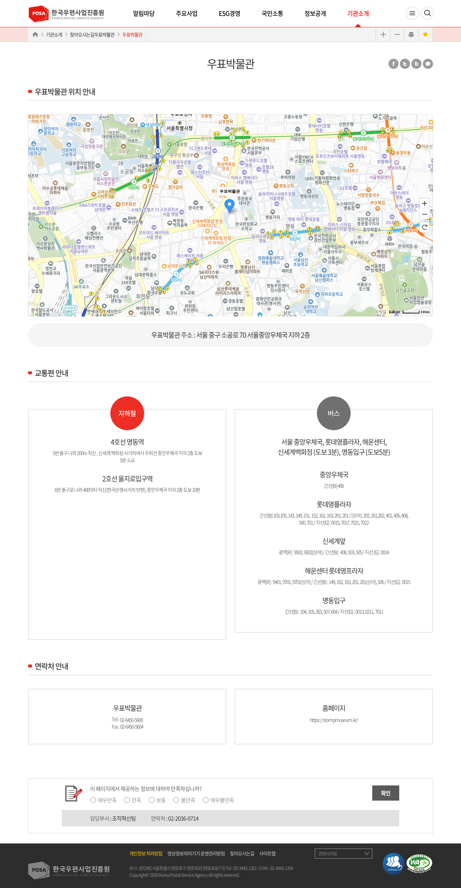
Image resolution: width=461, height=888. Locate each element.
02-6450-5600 (131, 719)
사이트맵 (267, 853)
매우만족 (107, 800)
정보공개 (315, 13)
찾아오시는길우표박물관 (92, 34)
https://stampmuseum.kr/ (334, 719)
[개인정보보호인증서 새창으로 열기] (394, 863)
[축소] (424, 214)
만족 (136, 800)
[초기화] (424, 227)
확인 (385, 793)
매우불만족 (222, 800)
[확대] (424, 203)
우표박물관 (132, 34)
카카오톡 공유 (428, 64)
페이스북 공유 (393, 64)
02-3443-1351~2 (247, 868)
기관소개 (358, 13)
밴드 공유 (416, 64)
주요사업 (186, 13)
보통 (161, 800)
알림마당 (144, 13)
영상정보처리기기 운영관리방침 (196, 853)
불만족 (188, 800)
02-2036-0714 (183, 818)
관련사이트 (328, 853)
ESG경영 (229, 13)
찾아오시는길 (242, 853)
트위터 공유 (405, 64)
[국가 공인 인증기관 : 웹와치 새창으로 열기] (419, 863)
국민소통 (272, 13)
